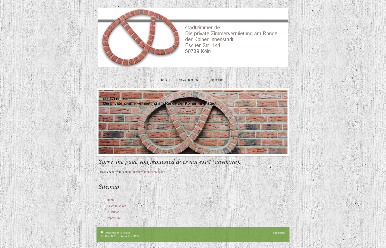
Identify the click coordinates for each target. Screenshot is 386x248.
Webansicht (279, 232)
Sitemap (125, 232)
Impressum (114, 218)
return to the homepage (150, 172)
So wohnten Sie (116, 206)
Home (110, 200)
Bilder (115, 212)
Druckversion (112, 232)
